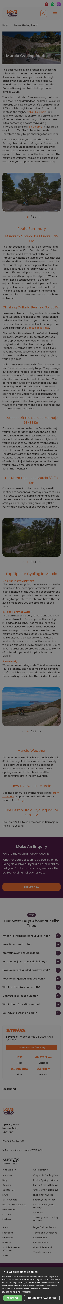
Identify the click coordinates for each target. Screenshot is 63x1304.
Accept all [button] (12, 1298)
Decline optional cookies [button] (42, 1298)
